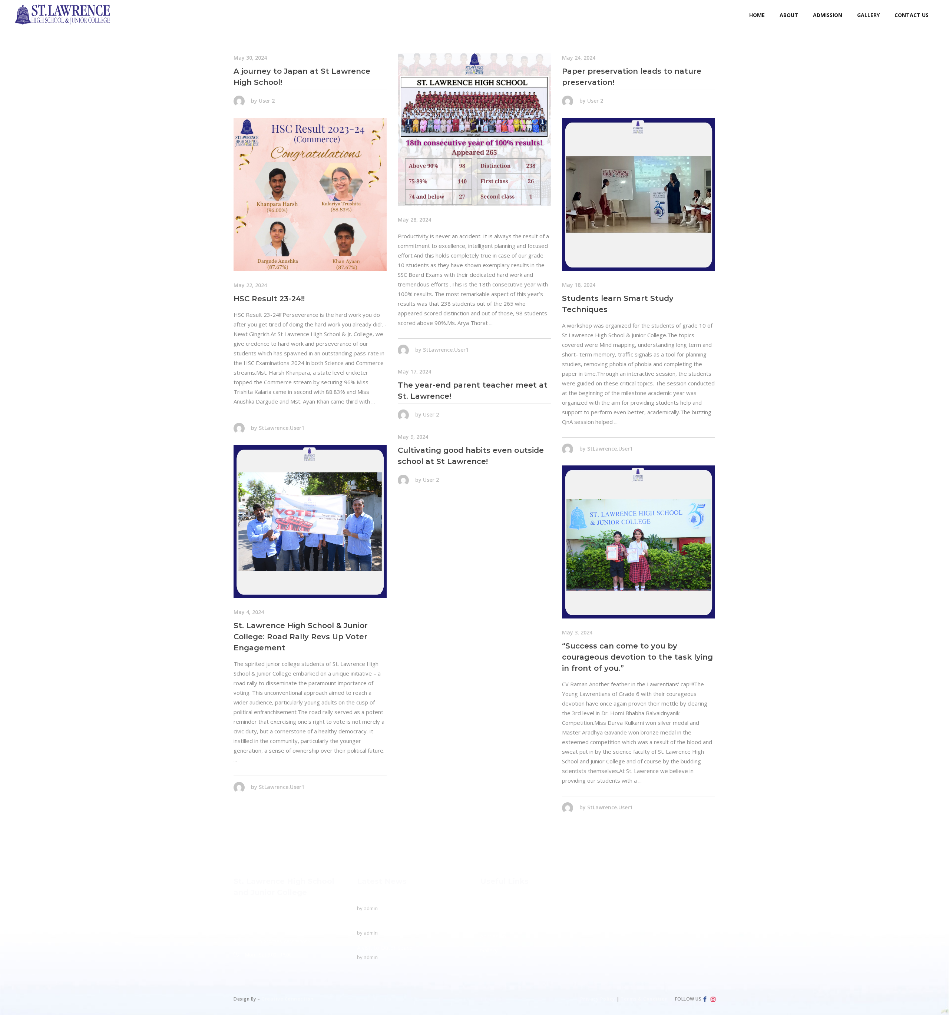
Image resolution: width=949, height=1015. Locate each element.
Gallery (489, 950)
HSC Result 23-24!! (269, 298)
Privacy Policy (597, 999)
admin (371, 908)
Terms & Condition (644, 999)
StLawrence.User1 (446, 349)
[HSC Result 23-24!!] (310, 194)
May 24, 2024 (578, 57)
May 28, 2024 (414, 219)
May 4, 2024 (249, 612)
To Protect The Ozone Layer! (394, 898)
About (487, 912)
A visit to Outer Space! (385, 947)
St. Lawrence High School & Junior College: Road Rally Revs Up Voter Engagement (301, 636)
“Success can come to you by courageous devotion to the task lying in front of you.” (637, 657)
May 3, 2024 (577, 632)
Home (488, 898)
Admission (493, 936)
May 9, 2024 (413, 436)
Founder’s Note (503, 922)
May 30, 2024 (250, 57)
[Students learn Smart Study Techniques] (638, 194)
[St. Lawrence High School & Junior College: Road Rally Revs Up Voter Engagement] (310, 521)
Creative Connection (287, 999)
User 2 (267, 100)
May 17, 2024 (414, 371)
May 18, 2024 (578, 284)
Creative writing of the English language (407, 923)
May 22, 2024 (250, 285)
